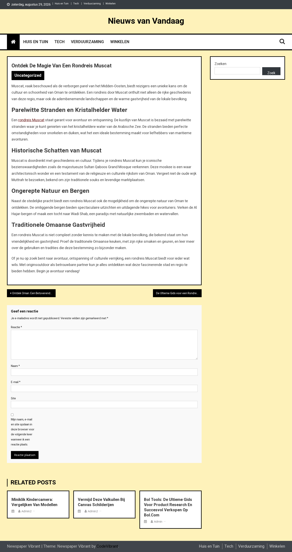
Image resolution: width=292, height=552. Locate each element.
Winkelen (110, 3)
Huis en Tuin (62, 3)
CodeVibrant (107, 546)
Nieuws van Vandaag (146, 21)
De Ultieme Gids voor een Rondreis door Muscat (179, 293)
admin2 (26, 511)
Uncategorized (28, 75)
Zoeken (220, 64)
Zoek (271, 72)
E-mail (15, 382)
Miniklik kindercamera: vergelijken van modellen (34, 502)
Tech (76, 3)
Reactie (16, 327)
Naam (15, 366)
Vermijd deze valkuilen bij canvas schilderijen (101, 502)
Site (13, 398)
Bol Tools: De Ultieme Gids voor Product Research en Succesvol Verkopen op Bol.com (168, 507)
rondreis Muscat (31, 120)
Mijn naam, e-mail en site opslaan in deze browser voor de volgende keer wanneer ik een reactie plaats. (22, 432)
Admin (158, 521)
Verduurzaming (92, 3)
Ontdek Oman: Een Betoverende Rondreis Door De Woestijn (34, 293)
